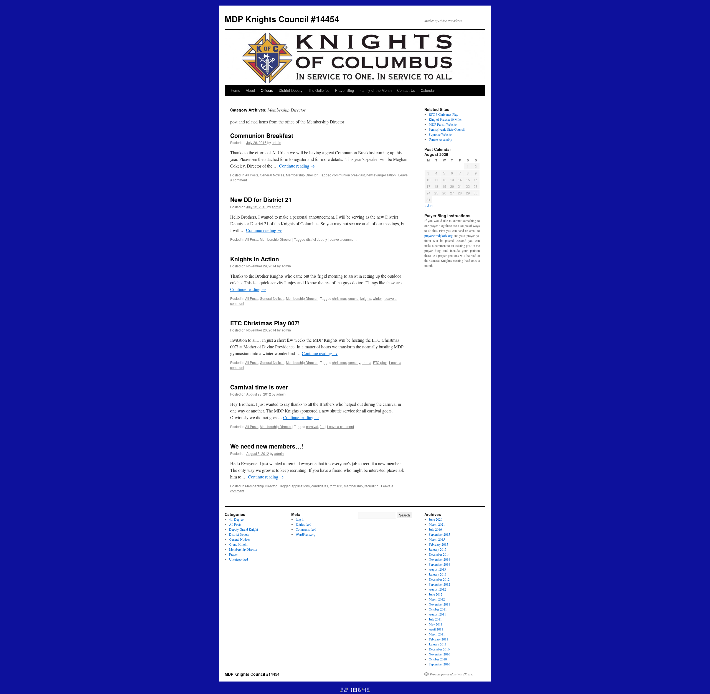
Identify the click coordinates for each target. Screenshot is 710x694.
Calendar (428, 90)
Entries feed (303, 524)
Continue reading (297, 166)
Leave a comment (342, 239)
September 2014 (439, 564)
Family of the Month (375, 90)
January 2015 (438, 549)
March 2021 (437, 524)
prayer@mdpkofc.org (438, 235)
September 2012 (439, 584)
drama (366, 362)
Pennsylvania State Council (447, 129)
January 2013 (438, 574)
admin (276, 142)
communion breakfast (348, 175)
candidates (319, 485)
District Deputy (291, 90)
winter (377, 298)
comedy (354, 362)
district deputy (316, 239)
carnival (312, 426)
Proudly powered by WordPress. (451, 674)
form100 (336, 485)
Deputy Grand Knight (243, 529)
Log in (300, 519)
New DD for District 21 (261, 199)
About (250, 90)
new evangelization (381, 175)
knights (365, 298)
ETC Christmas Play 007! (265, 323)
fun (322, 426)
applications (300, 485)
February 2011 (438, 639)
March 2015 (437, 539)
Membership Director (302, 175)
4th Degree (236, 519)
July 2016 (435, 529)
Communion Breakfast (261, 135)
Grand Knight (238, 544)
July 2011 (435, 619)
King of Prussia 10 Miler (445, 119)
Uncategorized (238, 559)
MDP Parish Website (443, 124)
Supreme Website (440, 134)
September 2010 (439, 664)
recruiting (371, 485)
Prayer (233, 554)
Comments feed (306, 529)
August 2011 (437, 614)
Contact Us (406, 90)
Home (235, 90)
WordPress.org (305, 534)
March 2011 (437, 634)
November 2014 (439, 559)
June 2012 (435, 594)
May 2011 (435, 624)
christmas (339, 298)
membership (353, 485)
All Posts (251, 175)
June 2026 (435, 519)
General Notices (272, 175)
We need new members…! (266, 446)
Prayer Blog (344, 90)
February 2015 (438, 544)
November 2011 (439, 604)
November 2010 (439, 654)
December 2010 (439, 649)
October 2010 (438, 659)
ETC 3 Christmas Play (443, 114)
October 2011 (438, 609)
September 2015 (439, 534)
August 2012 (437, 589)
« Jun (428, 205)
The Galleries (318, 90)
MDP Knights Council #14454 (282, 19)
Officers (267, 90)
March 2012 (437, 599)
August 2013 (437, 569)
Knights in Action (254, 259)
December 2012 (439, 579)
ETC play (380, 362)
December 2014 (439, 554)
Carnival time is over (259, 387)
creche (353, 298)
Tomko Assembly (440, 139)
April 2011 (436, 629)
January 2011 (438, 644)
